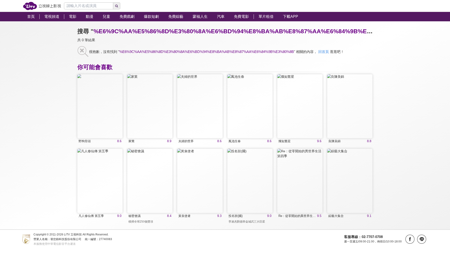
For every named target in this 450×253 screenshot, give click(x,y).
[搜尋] (116, 5)
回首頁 (323, 52)
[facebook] (410, 239)
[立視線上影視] (42, 6)
